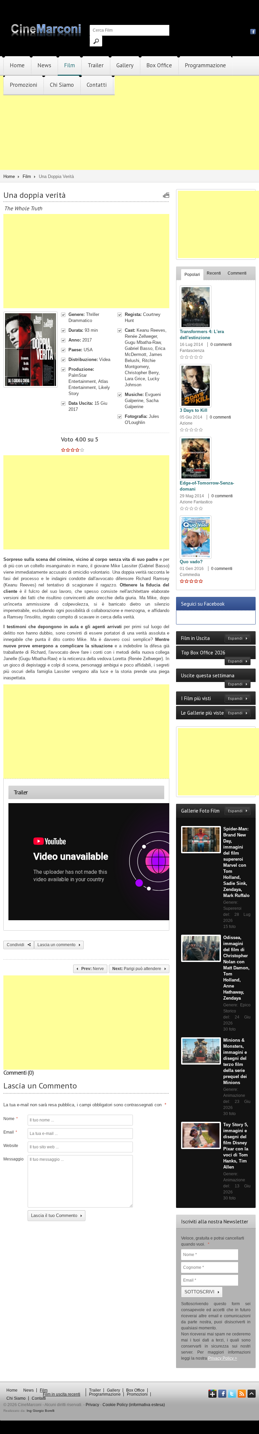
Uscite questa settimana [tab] (211, 679)
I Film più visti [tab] (211, 698)
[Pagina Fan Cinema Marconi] (253, 31)
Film (69, 65)
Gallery (125, 65)
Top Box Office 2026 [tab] (211, 656)
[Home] (46, 35)
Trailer (96, 65)
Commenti (237, 273)
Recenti (214, 273)
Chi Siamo (62, 84)
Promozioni (23, 84)
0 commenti (221, 344)
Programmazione (205, 65)
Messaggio (12, 1159)
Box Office (159, 65)
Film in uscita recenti (61, 1394)
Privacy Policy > (222, 1358)
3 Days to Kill (193, 410)
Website (10, 1145)
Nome (10, 1118)
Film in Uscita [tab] (211, 638)
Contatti (97, 84)
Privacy (92, 1404)
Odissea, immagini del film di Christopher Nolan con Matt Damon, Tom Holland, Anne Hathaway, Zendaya (236, 968)
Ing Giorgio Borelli (40, 1410)
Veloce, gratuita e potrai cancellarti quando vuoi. (212, 1241)
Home (17, 65)
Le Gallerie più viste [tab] (211, 713)
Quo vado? (191, 561)
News (44, 65)
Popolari (192, 274)
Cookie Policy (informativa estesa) (134, 1404)
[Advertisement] (129, 142)
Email (10, 1132)
